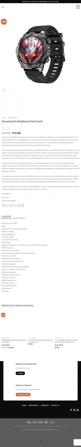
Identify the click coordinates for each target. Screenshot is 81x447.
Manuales (41, 426)
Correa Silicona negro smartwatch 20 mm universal (40, 341)
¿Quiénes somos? (62, 426)
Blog (34, 426)
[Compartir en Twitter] (11, 205)
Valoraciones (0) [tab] (19, 218)
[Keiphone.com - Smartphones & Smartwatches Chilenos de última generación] (40, 7)
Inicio (4, 118)
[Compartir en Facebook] (7, 205)
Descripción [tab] (6, 218)
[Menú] (3, 7)
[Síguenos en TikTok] (78, 410)
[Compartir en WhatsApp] (3, 205)
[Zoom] (4, 91)
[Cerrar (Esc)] (20, 434)
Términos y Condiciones (22, 426)
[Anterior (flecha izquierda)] (2, 443)
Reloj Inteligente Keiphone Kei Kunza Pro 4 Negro (14, 341)
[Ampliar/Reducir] (2, 434)
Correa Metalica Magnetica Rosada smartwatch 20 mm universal (66, 341)
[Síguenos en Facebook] (71, 410)
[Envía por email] (15, 205)
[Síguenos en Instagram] (74, 410)
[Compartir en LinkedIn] (22, 205)
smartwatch (13, 118)
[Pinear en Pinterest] (18, 205)
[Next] (75, 54)
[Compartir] (14, 434)
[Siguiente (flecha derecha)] (8, 443)
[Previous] (6, 54)
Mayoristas (50, 426)
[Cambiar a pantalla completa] (8, 434)
